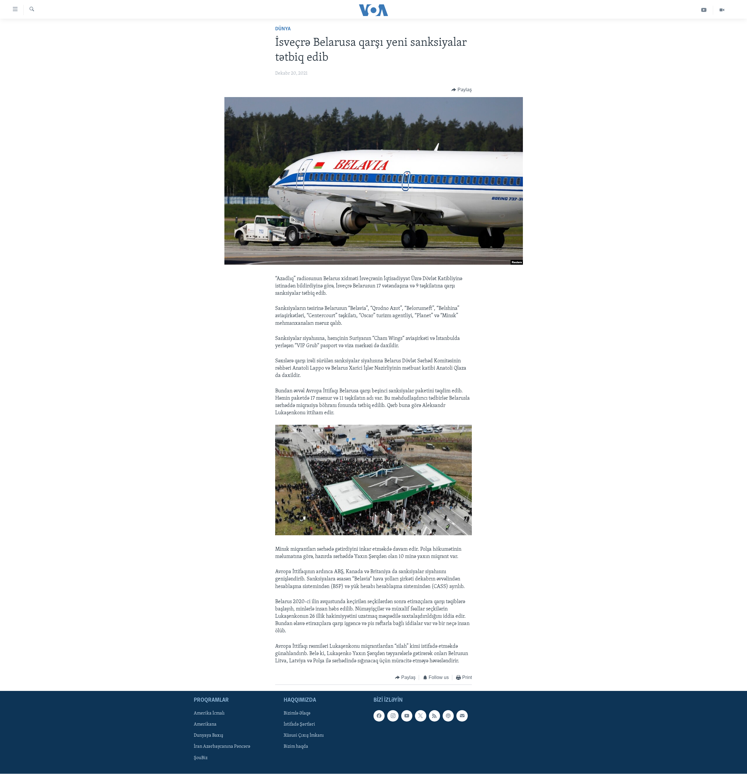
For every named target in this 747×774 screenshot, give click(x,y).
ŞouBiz (200, 757)
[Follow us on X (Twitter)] (420, 715)
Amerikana (205, 724)
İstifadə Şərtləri (299, 724)
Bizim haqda (296, 746)
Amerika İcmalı (209, 713)
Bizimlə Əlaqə (297, 713)
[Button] (461, 90)
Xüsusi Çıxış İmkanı (304, 735)
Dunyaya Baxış (208, 735)
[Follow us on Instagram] (392, 715)
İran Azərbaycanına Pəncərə (222, 746)
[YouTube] (704, 10)
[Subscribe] (461, 715)
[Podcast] (448, 715)
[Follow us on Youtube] (406, 715)
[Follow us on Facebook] (379, 715)
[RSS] (434, 715)
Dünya (283, 29)
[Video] (722, 10)
